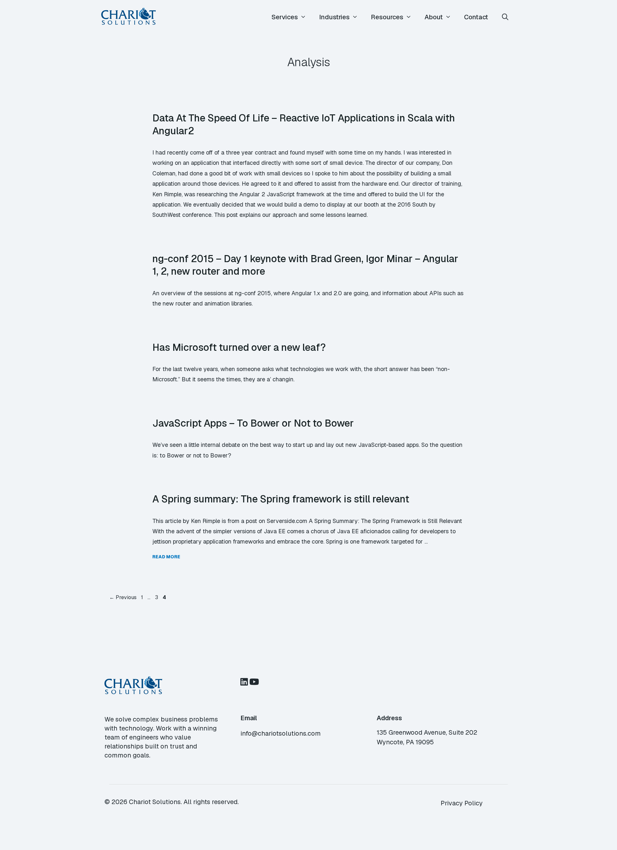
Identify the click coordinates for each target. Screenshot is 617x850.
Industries (334, 17)
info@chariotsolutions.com (280, 733)
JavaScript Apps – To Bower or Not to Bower (253, 423)
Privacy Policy (462, 803)
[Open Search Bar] (505, 17)
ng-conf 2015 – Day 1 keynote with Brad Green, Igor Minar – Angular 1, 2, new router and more (305, 265)
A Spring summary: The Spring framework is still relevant (280, 498)
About (434, 17)
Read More (166, 557)
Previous (123, 597)
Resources (387, 17)
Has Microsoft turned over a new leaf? (239, 347)
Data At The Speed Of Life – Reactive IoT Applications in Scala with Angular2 (303, 124)
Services (285, 17)
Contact (476, 17)
